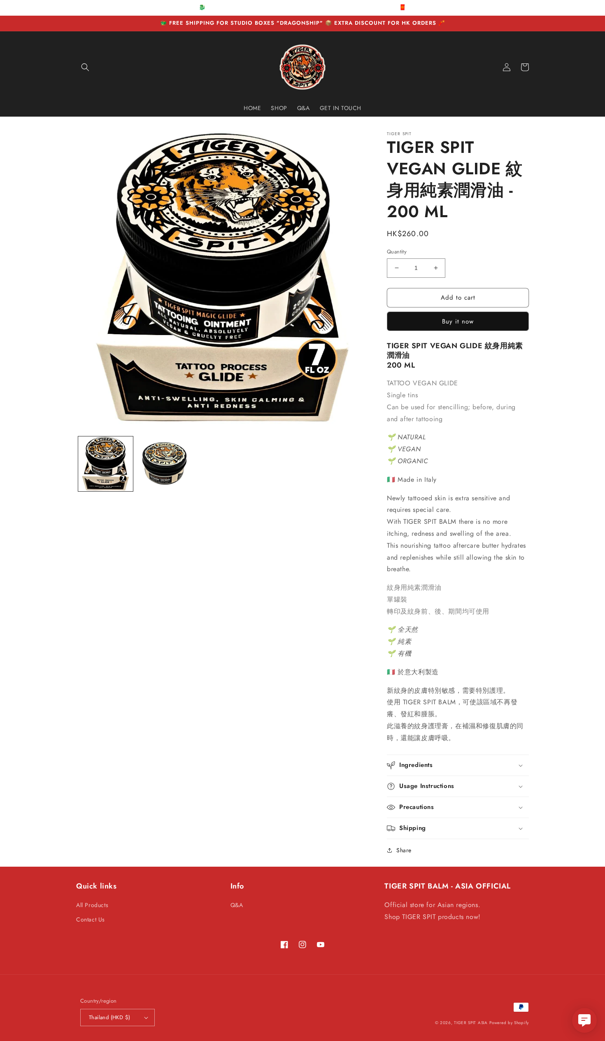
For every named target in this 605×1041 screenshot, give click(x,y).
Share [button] (404, 850)
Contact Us (90, 919)
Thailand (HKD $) (109, 1017)
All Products (92, 905)
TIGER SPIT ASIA (471, 1023)
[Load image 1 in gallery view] (105, 463)
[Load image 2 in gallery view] (164, 463)
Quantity (397, 252)
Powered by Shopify (509, 1023)
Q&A (236, 905)
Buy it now (458, 321)
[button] (85, 67)
